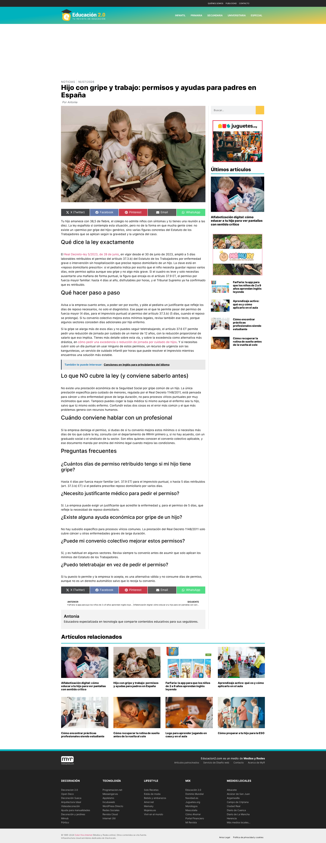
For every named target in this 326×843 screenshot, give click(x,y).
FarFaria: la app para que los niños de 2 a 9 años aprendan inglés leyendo (247, 287)
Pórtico (65, 822)
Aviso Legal (224, 837)
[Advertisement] (163, 49)
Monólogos (191, 806)
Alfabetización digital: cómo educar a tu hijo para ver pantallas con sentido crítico (236, 220)
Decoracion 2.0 (69, 789)
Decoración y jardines (73, 814)
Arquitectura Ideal (71, 802)
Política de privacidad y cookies (248, 837)
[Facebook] (257, 3)
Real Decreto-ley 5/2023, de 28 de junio (91, 254)
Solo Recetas (151, 789)
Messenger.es (110, 793)
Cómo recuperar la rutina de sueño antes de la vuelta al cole (247, 341)
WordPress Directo (113, 806)
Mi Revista (191, 822)
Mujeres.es (150, 810)
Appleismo (108, 798)
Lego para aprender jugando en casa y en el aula (186, 734)
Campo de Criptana (238, 802)
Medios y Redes (254, 758)
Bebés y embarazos (155, 798)
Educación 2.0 (193, 789)
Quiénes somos (215, 3)
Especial (256, 15)
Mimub (65, 818)
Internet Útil (109, 818)
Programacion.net (112, 789)
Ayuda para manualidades (75, 810)
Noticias (68, 81)
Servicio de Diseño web (216, 762)
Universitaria (237, 15)
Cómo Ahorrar (193, 814)
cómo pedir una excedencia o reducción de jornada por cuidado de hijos (127, 342)
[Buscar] (260, 110)
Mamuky (148, 806)
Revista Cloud (110, 814)
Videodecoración (70, 806)
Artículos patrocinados (186, 762)
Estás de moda (152, 793)
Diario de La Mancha (238, 814)
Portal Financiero (194, 818)
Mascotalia (191, 810)
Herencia (232, 818)
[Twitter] (262, 3)
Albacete (232, 789)
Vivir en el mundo (153, 814)
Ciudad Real (233, 806)
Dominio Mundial (194, 793)
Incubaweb (109, 802)
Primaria (196, 15)
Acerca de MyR (256, 762)
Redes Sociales (111, 810)
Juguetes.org (192, 802)
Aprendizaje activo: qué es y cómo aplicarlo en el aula (246, 304)
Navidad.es (191, 798)
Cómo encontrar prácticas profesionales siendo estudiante (247, 324)
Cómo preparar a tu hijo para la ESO (241, 733)
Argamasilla (233, 798)
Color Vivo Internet (83, 835)
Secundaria (215, 15)
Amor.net (149, 802)
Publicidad (231, 3)
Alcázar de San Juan (238, 793)
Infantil (180, 15)
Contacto (244, 3)
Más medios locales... (238, 822)
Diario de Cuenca (236, 810)
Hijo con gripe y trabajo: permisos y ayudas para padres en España (135, 684)
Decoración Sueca (71, 798)
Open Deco (67, 793)
